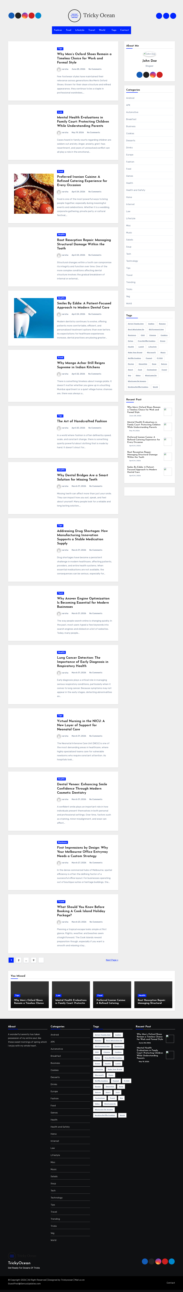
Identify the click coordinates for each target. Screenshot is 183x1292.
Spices (164, 364)
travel (164, 370)
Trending (131, 282)
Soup (128, 247)
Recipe (131, 364)
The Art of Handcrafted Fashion (82, 421)
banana (162, 324)
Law (60, 112)
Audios (151, 324)
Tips (60, 49)
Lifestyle (80, 30)
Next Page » (112, 960)
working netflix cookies (138, 387)
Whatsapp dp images (137, 381)
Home (129, 197)
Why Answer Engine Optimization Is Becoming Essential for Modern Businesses (83, 603)
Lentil (141, 347)
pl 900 (160, 358)
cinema (152, 335)
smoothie (143, 364)
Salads (129, 239)
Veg (128, 296)
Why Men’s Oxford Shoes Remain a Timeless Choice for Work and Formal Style (84, 58)
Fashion (58, 30)
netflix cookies (134, 358)
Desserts (130, 140)
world (155, 387)
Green (162, 341)
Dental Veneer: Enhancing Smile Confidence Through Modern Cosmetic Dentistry (82, 788)
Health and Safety (135, 190)
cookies (164, 335)
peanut (149, 358)
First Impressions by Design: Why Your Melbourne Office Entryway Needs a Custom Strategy (82, 852)
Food (68, 30)
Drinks (129, 147)
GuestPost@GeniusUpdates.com (24, 1283)
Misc (128, 225)
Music (129, 232)
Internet (130, 204)
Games (129, 176)
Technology (132, 261)
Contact (124, 30)
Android (130, 98)
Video (138, 375)
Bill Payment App (156, 329)
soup (154, 364)
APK (128, 105)
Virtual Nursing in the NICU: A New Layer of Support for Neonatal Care (81, 725)
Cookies (130, 133)
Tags (113, 30)
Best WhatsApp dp (136, 329)
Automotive (132, 112)
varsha (65, 69)
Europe (129, 154)
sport (130, 370)
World (102, 30)
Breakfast (131, 119)
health (131, 347)
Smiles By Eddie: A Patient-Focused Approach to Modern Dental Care (142, 469)
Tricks (129, 289)
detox (130, 341)
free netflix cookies (146, 341)
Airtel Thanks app (136, 324)
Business (62, 842)
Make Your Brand (135, 352)
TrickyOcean (19, 1263)
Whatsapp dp (151, 375)
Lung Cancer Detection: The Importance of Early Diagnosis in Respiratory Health (82, 662)
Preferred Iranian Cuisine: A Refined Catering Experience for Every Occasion (82, 181)
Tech (60, 593)
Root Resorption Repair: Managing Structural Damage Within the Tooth (84, 244)
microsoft (151, 352)
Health (61, 235)
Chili (143, 335)
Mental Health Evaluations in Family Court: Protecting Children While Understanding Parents (83, 122)
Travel (91, 30)
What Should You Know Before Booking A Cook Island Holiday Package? (81, 911)
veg (129, 375)
